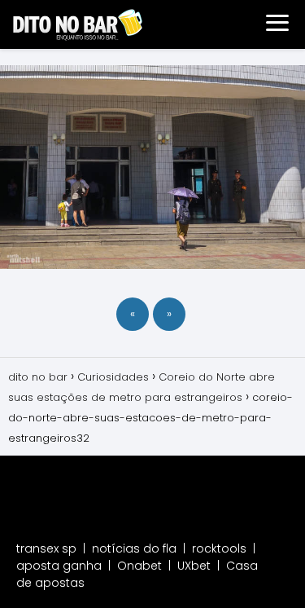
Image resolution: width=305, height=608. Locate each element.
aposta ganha (59, 565)
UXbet (194, 565)
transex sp (46, 548)
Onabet (139, 565)
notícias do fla (134, 548)
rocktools (219, 548)
